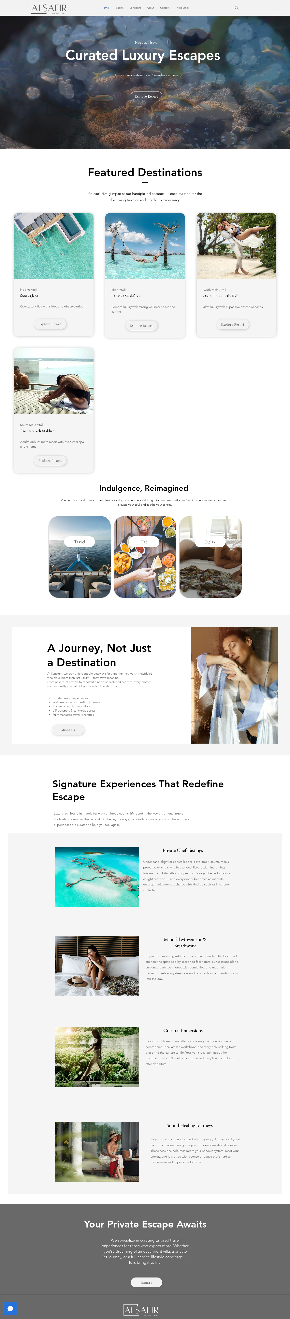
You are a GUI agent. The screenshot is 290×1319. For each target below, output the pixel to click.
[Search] (237, 8)
